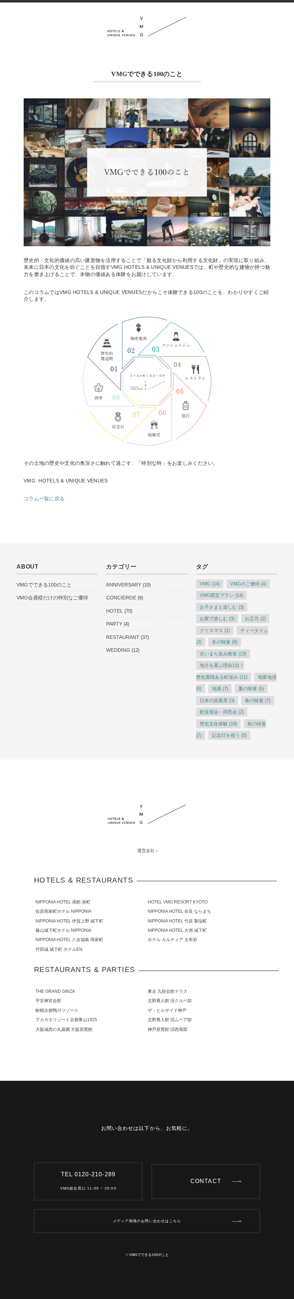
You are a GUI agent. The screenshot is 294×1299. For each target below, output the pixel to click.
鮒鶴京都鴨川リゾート (57, 1010)
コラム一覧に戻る (44, 498)
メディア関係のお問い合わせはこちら (147, 1221)
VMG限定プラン (221, 595)
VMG (210, 584)
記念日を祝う (229, 735)
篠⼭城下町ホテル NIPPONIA (63, 930)
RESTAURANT (122, 637)
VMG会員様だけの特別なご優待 (52, 598)
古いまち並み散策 (223, 653)
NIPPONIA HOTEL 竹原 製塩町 (177, 921)
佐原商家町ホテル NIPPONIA (63, 911)
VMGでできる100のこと (44, 585)
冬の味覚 (224, 642)
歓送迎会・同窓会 (222, 712)
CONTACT (205, 1181)
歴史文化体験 (218, 723)
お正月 (255, 618)
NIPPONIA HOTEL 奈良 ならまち (179, 911)
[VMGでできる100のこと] (147, 22)
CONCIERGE (121, 598)
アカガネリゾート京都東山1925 (66, 1019)
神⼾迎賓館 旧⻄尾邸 (168, 1029)
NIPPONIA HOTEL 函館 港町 (62, 902)
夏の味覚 (251, 688)
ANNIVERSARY (123, 585)
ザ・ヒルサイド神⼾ (167, 1010)
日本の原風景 (217, 700)
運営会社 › (147, 850)
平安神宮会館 (48, 1000)
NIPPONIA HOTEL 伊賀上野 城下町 (69, 921)
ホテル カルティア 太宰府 (172, 939)
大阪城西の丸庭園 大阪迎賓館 (64, 1029)
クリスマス (215, 630)
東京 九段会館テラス (168, 991)
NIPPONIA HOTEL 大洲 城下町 (177, 930)
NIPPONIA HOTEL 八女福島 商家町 (69, 939)
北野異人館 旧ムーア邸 (170, 1019)
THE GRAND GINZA (55, 991)
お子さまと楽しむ (222, 607)
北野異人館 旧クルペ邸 (170, 1000)
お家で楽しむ (217, 618)
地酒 (220, 688)
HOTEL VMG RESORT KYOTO (178, 902)
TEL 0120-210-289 (88, 1180)
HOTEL (114, 611)
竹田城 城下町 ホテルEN (58, 949)
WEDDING (118, 650)
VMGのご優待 (248, 584)
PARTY (114, 624)
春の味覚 (257, 700)
